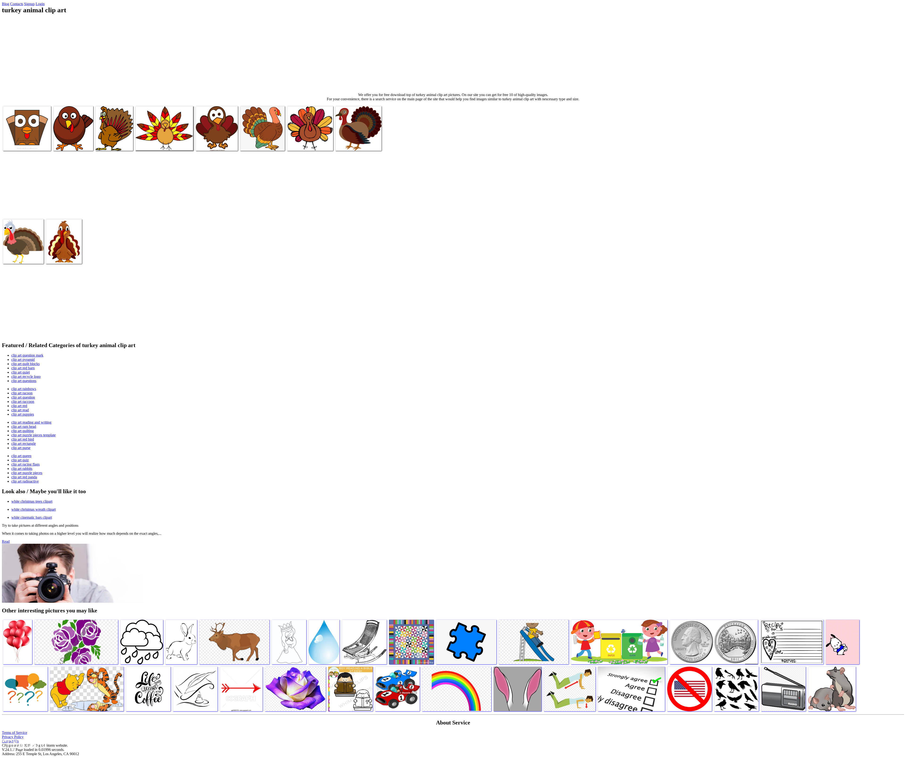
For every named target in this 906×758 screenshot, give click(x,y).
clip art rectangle (23, 444)
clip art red (19, 406)
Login (40, 4)
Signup (29, 4)
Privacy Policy (13, 737)
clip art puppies (22, 414)
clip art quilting (22, 431)
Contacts (16, 4)
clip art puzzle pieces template (33, 435)
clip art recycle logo (26, 377)
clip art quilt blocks (25, 364)
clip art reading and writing (31, 422)
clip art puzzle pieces (26, 473)
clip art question (23, 397)
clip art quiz (20, 460)
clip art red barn (23, 368)
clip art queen (21, 456)
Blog (5, 4)
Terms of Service (14, 733)
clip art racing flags (25, 464)
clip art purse (20, 448)
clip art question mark (27, 355)
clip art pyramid (23, 360)
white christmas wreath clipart (33, 509)
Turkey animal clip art (19, 144)
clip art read (20, 410)
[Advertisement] (453, 53)
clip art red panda (24, 477)
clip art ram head (23, 427)
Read (6, 541)
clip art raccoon (22, 402)
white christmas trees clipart (31, 501)
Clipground (23, 744)
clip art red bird (22, 439)
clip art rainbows (23, 389)
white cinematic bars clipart (31, 517)
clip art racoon (22, 393)
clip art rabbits (21, 469)
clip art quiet (20, 372)
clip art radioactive (25, 481)
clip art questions (23, 381)
